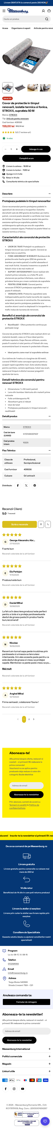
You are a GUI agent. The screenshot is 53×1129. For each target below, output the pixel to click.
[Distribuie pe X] (26, 485)
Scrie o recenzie (19, 524)
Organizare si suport (20, 28)
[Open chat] (45, 1121)
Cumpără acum (26, 158)
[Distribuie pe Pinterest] (34, 485)
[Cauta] (46, 19)
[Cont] (43, 11)
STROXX (13, 115)
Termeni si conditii (18, 805)
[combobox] (26, 19)
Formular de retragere (26, 1002)
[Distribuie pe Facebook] (17, 485)
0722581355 (13, 964)
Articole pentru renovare (17, 118)
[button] (8, 132)
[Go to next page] (34, 719)
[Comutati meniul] (4, 11)
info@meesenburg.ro (18, 973)
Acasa (5, 28)
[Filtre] (41, 524)
